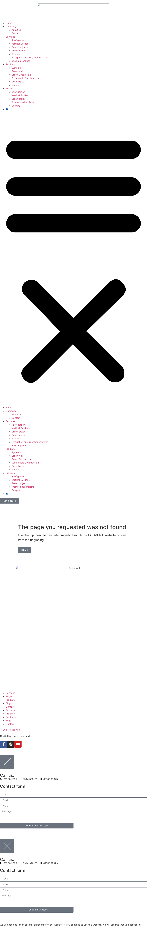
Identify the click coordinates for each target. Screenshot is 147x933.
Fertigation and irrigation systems (29, 57)
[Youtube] (18, 744)
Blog (8, 703)
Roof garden (18, 40)
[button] (73, 258)
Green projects (19, 47)
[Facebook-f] (3, 744)
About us (16, 29)
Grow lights (17, 81)
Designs (15, 105)
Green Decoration (21, 74)
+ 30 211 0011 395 (10, 730)
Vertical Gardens (20, 43)
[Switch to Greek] (76, 109)
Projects (10, 88)
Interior (15, 85)
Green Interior (18, 50)
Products (11, 64)
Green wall (17, 71)
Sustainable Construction (25, 78)
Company (11, 26)
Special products (20, 60)
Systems (16, 67)
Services (10, 36)
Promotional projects (22, 102)
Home (9, 23)
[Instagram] (10, 744)
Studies (15, 54)
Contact (15, 33)
